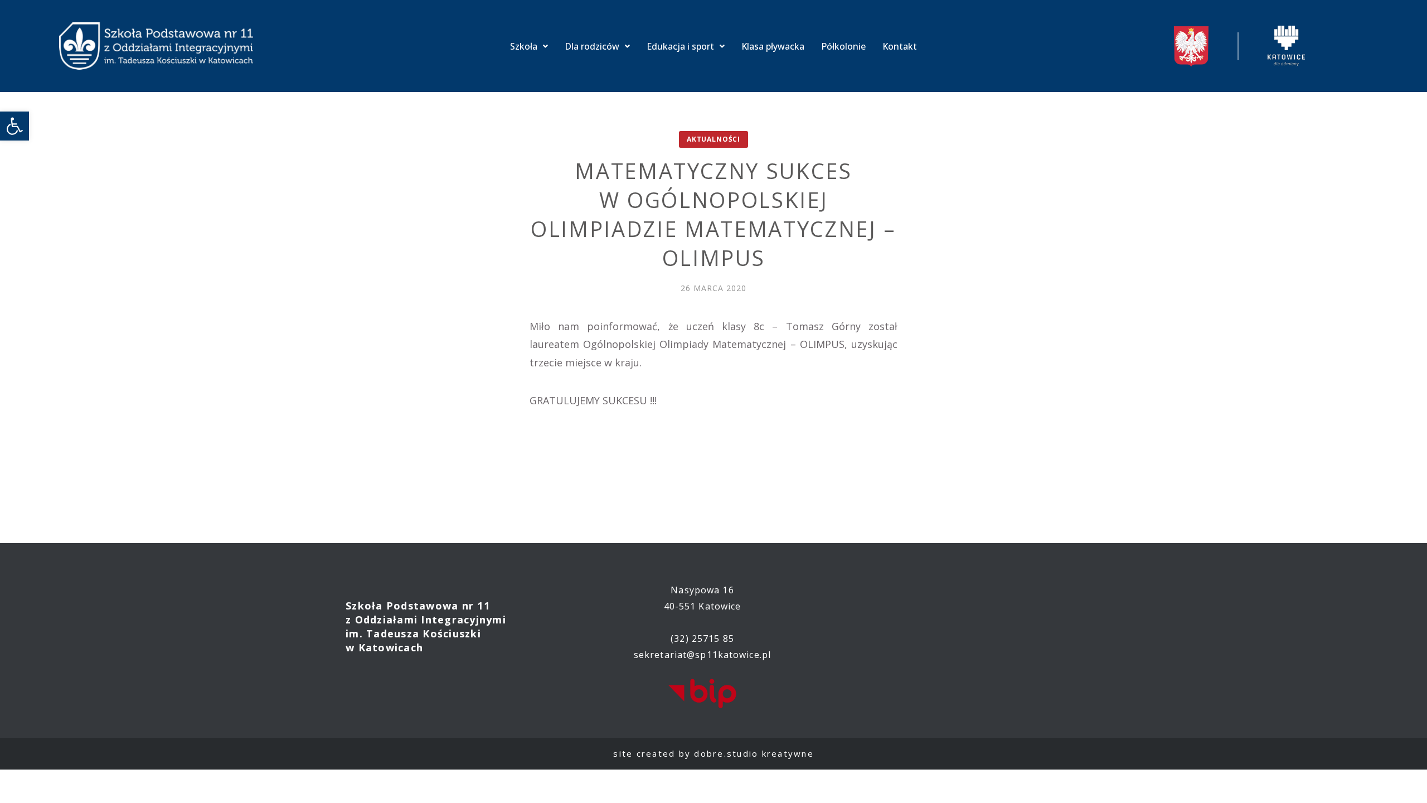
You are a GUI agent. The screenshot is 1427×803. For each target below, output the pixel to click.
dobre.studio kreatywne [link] (754, 753)
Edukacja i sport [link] (680, 46)
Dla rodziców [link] (592, 46)
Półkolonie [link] (843, 46)
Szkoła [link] (523, 46)
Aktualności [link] (713, 139)
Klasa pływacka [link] (772, 46)
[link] (14, 126)
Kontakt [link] (899, 46)
